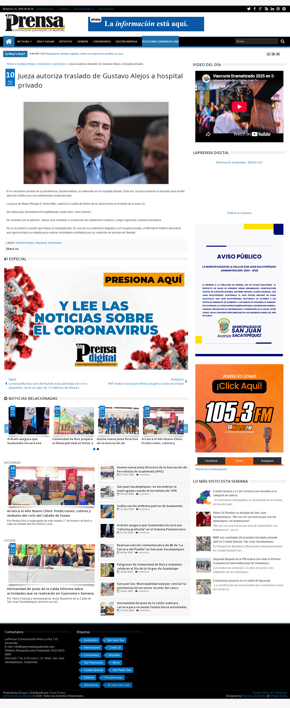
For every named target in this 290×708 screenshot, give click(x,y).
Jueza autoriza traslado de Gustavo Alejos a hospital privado (100, 80)
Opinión (82, 41)
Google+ (260, 9)
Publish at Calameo (239, 213)
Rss (266, 9)
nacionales (55, 242)
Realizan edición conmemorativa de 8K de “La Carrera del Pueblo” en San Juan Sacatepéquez (150, 566)
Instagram (267, 460)
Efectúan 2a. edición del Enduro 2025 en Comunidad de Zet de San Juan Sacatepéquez (150, 547)
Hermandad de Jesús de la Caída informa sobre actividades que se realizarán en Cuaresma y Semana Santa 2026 (50, 591)
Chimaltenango (113, 677)
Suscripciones (106, 8)
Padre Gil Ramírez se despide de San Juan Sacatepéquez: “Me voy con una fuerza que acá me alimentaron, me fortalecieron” (244, 517)
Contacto (64, 8)
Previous (185, 428)
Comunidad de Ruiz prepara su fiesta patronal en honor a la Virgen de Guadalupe (72, 441)
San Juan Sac (115, 640)
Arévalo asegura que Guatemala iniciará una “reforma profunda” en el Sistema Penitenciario (25, 441)
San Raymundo (93, 662)
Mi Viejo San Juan (119, 685)
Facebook (255, 9)
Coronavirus (91, 655)
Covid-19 (115, 647)
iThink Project (57, 692)
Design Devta (278, 696)
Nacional (41, 242)
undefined (143, 474)
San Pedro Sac (122, 670)
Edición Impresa (126, 41)
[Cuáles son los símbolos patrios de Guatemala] (107, 531)
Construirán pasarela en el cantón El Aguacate (241, 580)
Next (7, 428)
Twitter (249, 9)
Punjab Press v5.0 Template (270, 692)
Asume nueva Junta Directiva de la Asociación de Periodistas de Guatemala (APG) (117, 441)
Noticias (23, 41)
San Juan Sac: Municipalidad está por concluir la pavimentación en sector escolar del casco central (151, 605)
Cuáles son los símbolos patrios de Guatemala (149, 525)
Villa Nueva (91, 685)
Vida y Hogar (45, 41)
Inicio (8, 41)
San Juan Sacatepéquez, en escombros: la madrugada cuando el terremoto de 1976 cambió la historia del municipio (146, 508)
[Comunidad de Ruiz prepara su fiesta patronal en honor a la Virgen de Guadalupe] (73, 420)
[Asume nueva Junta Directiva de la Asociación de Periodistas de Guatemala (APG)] (118, 420)
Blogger (23, 692)
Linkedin (272, 9)
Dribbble (278, 9)
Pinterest (284, 9)
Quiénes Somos (45, 8)
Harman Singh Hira (254, 696)
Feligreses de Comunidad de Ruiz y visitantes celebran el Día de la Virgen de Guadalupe (149, 586)
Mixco (116, 662)
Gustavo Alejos (25, 242)
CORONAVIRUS (102, 41)
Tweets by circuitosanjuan (211, 469)
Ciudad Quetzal (93, 670)
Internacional (92, 647)
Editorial (89, 677)
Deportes (65, 41)
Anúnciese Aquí (82, 8)
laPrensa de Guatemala (17, 696)
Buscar (282, 41)
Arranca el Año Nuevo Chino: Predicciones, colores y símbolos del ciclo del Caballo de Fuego (163, 441)
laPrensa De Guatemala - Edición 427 (239, 162)
